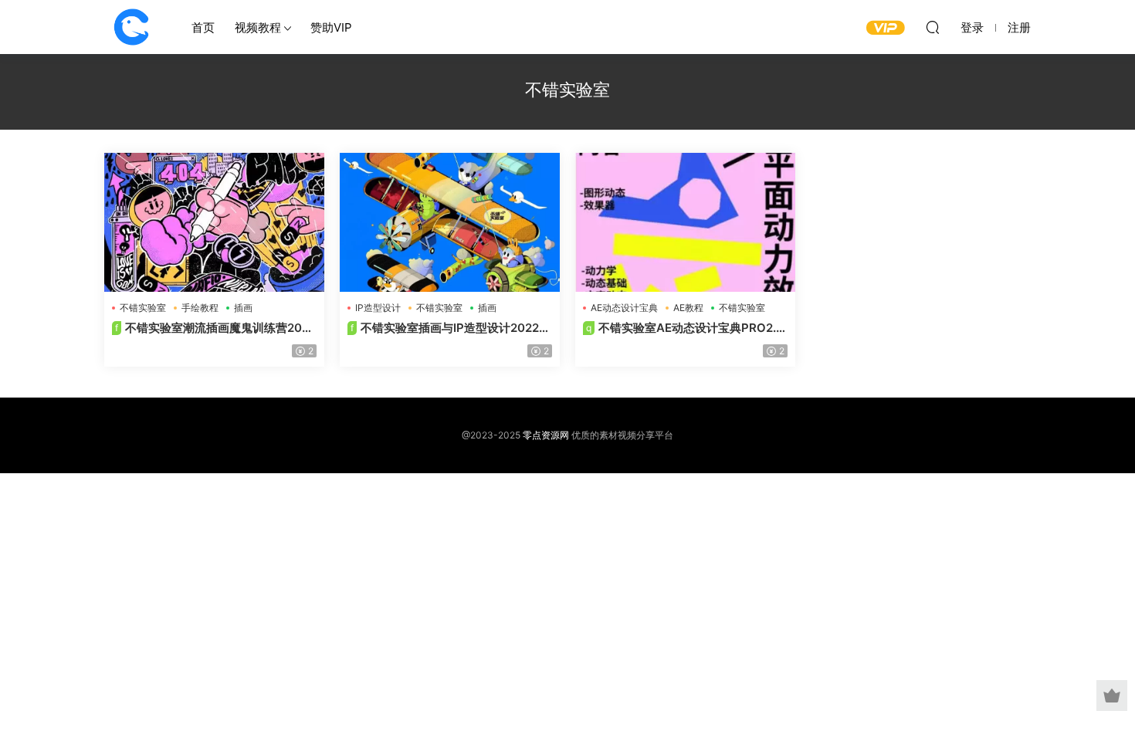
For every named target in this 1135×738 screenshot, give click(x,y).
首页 (203, 27)
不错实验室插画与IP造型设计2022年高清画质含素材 (449, 328)
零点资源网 (131, 27)
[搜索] (932, 27)
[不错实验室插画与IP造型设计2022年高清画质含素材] (450, 222)
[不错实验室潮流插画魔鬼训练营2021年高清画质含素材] (214, 222)
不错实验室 (143, 307)
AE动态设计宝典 (624, 307)
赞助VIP (331, 27)
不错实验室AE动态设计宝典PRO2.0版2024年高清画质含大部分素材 (683, 328)
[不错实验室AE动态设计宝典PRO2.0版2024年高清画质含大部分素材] (685, 222)
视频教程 (258, 27)
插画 (243, 307)
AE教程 (688, 307)
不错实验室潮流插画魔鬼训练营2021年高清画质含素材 (213, 328)
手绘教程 (200, 307)
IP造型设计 (378, 307)
